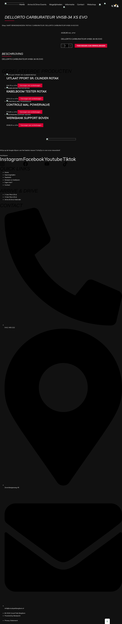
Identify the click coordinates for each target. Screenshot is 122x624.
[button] (107, 621)
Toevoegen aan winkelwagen (91, 46)
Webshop (91, 4)
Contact (80, 4)
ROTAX (28, 25)
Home (22, 4)
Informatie (69, 4)
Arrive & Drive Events (37, 4)
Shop (4, 25)
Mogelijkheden (55, 4)
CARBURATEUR (38, 25)
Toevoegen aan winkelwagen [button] (29, 85)
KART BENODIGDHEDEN (16, 25)
